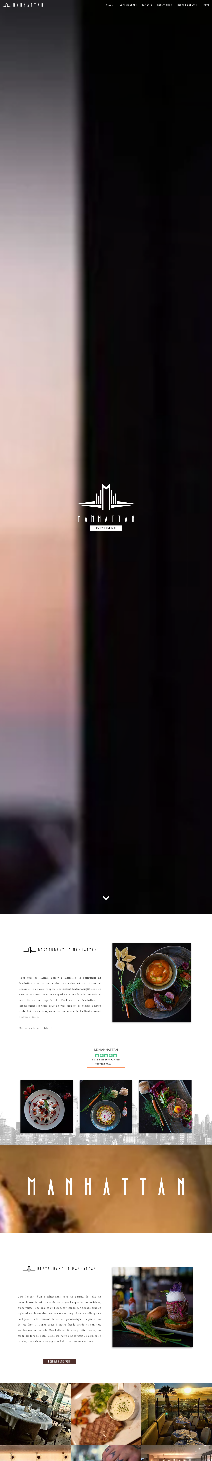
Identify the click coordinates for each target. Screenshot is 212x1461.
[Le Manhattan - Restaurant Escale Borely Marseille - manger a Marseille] (176, 1414)
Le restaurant (128, 5)
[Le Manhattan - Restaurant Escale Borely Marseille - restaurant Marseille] (152, 1307)
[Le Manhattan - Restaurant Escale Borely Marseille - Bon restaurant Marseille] (152, 982)
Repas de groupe (188, 5)
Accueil (110, 5)
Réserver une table (106, 528)
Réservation (164, 5)
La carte (147, 5)
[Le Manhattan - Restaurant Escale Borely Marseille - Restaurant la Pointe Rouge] (106, 1414)
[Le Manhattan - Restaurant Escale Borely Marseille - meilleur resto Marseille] (165, 1106)
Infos (206, 5)
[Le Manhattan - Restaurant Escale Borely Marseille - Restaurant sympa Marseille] (47, 1106)
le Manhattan (106, 1049)
